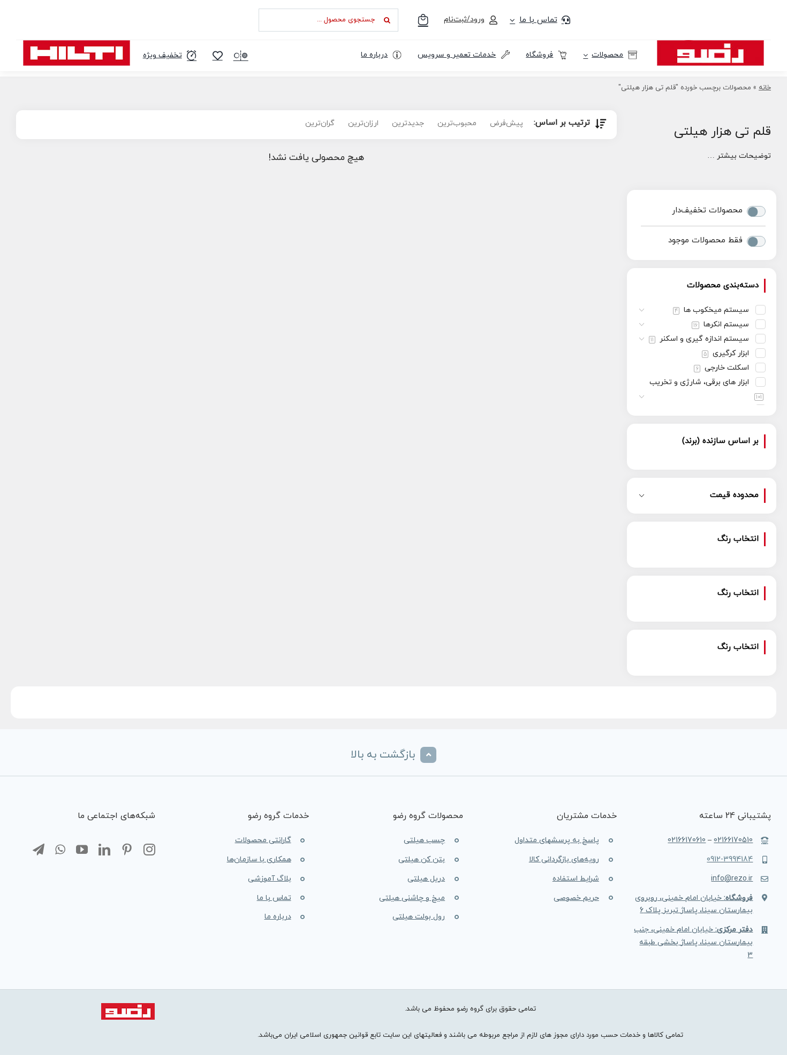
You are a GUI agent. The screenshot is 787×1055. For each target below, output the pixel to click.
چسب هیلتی (424, 840)
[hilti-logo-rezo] (710, 44)
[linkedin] (104, 850)
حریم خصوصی (576, 898)
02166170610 (687, 840)
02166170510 (733, 840)
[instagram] (149, 850)
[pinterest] (127, 850)
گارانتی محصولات (263, 840)
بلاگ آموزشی (269, 879)
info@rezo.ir (732, 879)
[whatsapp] (60, 850)
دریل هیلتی (426, 879)
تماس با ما (274, 898)
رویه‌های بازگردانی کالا (564, 859)
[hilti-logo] (76, 44)
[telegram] (38, 850)
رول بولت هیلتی (418, 917)
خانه (765, 88)
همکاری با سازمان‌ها (259, 859)
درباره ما (277, 917)
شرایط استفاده (576, 879)
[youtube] (82, 850)
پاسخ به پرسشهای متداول (556, 840)
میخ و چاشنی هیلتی (412, 898)
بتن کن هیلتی (421, 859)
